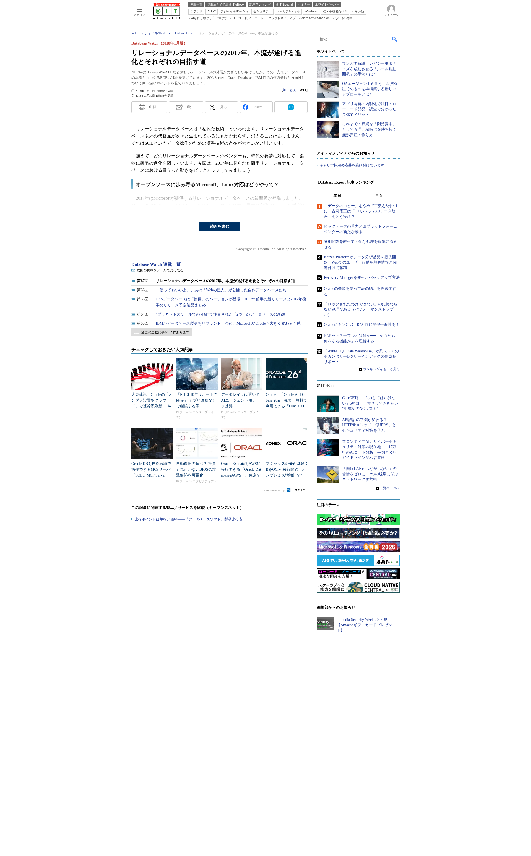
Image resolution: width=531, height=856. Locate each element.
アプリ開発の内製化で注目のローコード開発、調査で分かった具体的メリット (369, 109)
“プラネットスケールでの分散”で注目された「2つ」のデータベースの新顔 (220, 314)
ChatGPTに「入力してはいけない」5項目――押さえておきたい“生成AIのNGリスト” (370, 403)
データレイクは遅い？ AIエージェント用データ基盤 (242, 400)
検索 (395, 39)
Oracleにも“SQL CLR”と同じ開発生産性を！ (362, 324)
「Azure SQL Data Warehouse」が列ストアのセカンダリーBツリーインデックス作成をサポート (361, 356)
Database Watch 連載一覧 (156, 264)
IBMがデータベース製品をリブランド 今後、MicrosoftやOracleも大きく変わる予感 (228, 323)
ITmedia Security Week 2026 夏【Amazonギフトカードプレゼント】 (364, 625)
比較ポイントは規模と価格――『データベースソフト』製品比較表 (188, 519)
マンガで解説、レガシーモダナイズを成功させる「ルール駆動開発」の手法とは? (369, 68)
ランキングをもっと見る (381, 369)
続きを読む (219, 226)
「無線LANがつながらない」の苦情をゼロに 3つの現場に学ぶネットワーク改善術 (370, 474)
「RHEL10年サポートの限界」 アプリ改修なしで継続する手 (196, 400)
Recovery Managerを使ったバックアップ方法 (362, 277)
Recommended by (274, 490)
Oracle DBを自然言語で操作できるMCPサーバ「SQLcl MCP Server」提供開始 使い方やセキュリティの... (151, 475)
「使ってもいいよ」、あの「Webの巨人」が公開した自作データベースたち (221, 290)
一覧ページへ (390, 488)
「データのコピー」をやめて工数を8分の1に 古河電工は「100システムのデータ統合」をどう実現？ (360, 211)
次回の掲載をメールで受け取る (160, 270)
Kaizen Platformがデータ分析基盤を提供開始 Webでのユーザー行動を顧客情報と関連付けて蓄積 (360, 262)
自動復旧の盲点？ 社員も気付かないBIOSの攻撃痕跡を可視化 (196, 469)
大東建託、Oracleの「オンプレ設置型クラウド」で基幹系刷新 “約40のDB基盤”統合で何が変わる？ (152, 406)
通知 (190, 107)
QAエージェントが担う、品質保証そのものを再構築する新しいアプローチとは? (370, 89)
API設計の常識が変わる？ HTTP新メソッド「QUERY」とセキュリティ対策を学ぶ (369, 425)
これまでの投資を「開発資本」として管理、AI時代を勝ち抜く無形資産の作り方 (369, 129)
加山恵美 (289, 90)
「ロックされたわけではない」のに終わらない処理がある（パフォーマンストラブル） (360, 309)
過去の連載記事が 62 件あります (165, 332)
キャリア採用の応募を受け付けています (351, 165)
